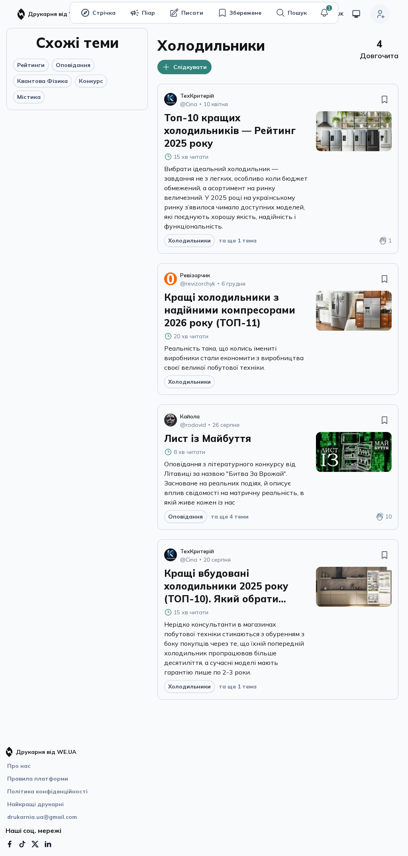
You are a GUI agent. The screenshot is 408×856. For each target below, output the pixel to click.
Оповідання (73, 65)
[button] (324, 13)
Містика (29, 97)
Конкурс (91, 81)
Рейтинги (31, 65)
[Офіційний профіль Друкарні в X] (35, 844)
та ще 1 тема (238, 240)
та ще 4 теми (230, 516)
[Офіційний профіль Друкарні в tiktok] (22, 844)
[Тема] (356, 14)
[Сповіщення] (324, 13)
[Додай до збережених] (384, 99)
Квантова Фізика (42, 81)
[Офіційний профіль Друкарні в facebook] (10, 844)
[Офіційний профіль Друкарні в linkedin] (48, 844)
